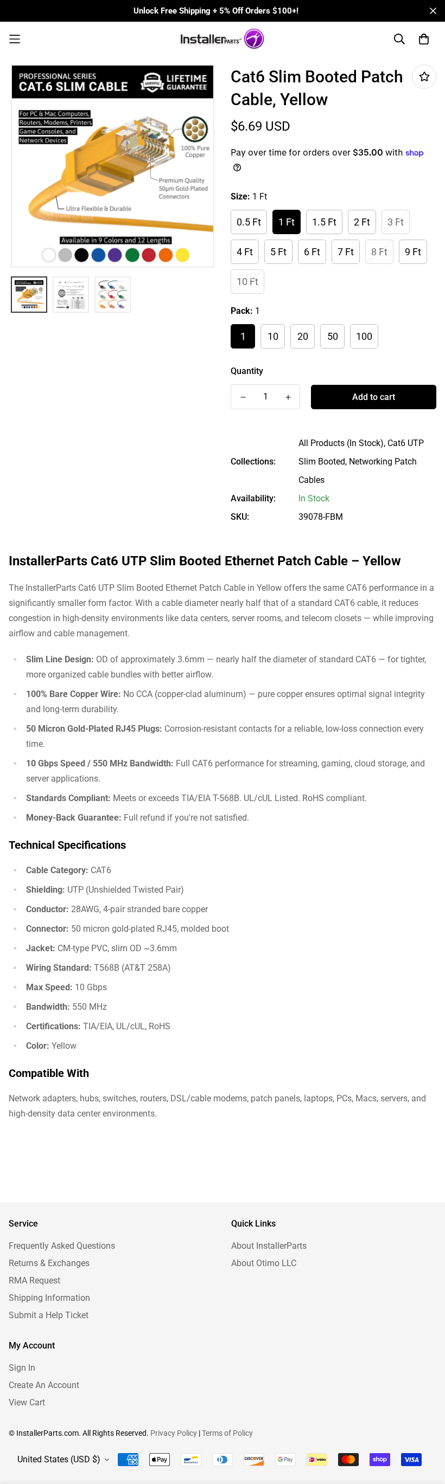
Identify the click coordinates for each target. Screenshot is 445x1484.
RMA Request (34, 1280)
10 (273, 336)
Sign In (22, 1368)
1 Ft (286, 222)
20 (302, 336)
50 (332, 336)
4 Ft (245, 251)
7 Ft (346, 251)
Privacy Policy (173, 1433)
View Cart (27, 1402)
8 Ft (379, 251)
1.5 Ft (324, 222)
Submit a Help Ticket (48, 1315)
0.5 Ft (249, 222)
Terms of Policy (227, 1433)
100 (364, 336)
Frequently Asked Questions (62, 1246)
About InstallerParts (269, 1246)
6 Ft (312, 251)
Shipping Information (49, 1298)
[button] (62, 39)
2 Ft (362, 222)
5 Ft (278, 251)
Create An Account (44, 1385)
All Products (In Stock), (341, 443)
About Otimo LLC (263, 1263)
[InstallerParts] (222, 39)
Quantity (247, 371)
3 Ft (395, 222)
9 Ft (413, 251)
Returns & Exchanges (49, 1263)
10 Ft (247, 281)
